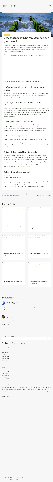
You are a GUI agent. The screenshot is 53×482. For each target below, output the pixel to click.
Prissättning (4, 380)
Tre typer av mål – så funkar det (13, 281)
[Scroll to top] (50, 480)
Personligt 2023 (5, 379)
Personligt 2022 (5, 377)
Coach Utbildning (5, 352)
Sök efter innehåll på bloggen (8, 336)
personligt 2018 (5, 375)
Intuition (3, 362)
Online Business (5, 371)
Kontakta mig (8, 477)
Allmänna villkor (19, 477)
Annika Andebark (10, 302)
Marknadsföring (5, 364)
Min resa (3, 367)
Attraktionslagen (5, 349)
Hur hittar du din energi (25, 166)
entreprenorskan (5, 358)
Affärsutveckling (5, 347)
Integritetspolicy (14, 479)
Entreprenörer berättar (7, 356)
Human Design (5, 360)
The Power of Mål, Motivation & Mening (10, 194)
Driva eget (7, 35)
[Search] (49, 338)
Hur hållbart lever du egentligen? (39, 253)
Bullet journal (4, 350)
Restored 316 (40, 479)
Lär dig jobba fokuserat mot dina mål (43, 194)
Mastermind (4, 366)
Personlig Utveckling (6, 373)
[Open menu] (50, 6)
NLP (2, 369)
